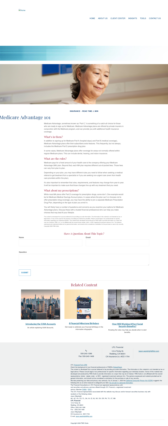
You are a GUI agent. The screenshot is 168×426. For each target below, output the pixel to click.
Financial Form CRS (80, 365)
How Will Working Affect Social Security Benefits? (127, 325)
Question (23, 252)
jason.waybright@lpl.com (84, 416)
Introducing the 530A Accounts (40, 324)
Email (88, 237)
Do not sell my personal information (121, 383)
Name (21, 237)
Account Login (152, 11)
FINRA (84, 389)
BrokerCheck (117, 367)
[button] (103, 18)
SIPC (89, 389)
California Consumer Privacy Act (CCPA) (139, 380)
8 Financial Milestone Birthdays (84, 323)
